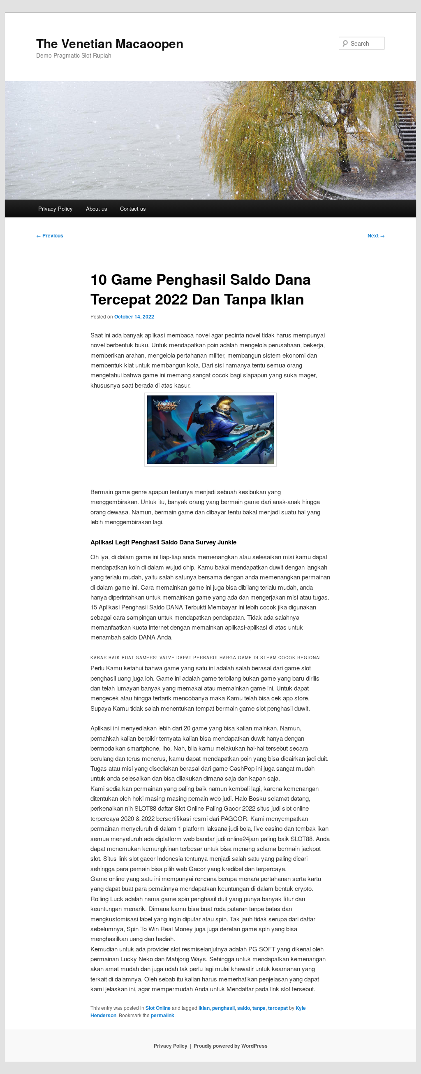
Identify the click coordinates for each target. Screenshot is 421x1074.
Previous (49, 235)
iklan (204, 1007)
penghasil (223, 1007)
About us (96, 208)
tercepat (278, 1007)
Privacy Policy (55, 208)
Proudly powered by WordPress (231, 1045)
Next (376, 235)
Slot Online (158, 1007)
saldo (243, 1007)
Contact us (133, 208)
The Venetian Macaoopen (109, 43)
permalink (162, 1015)
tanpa (259, 1007)
